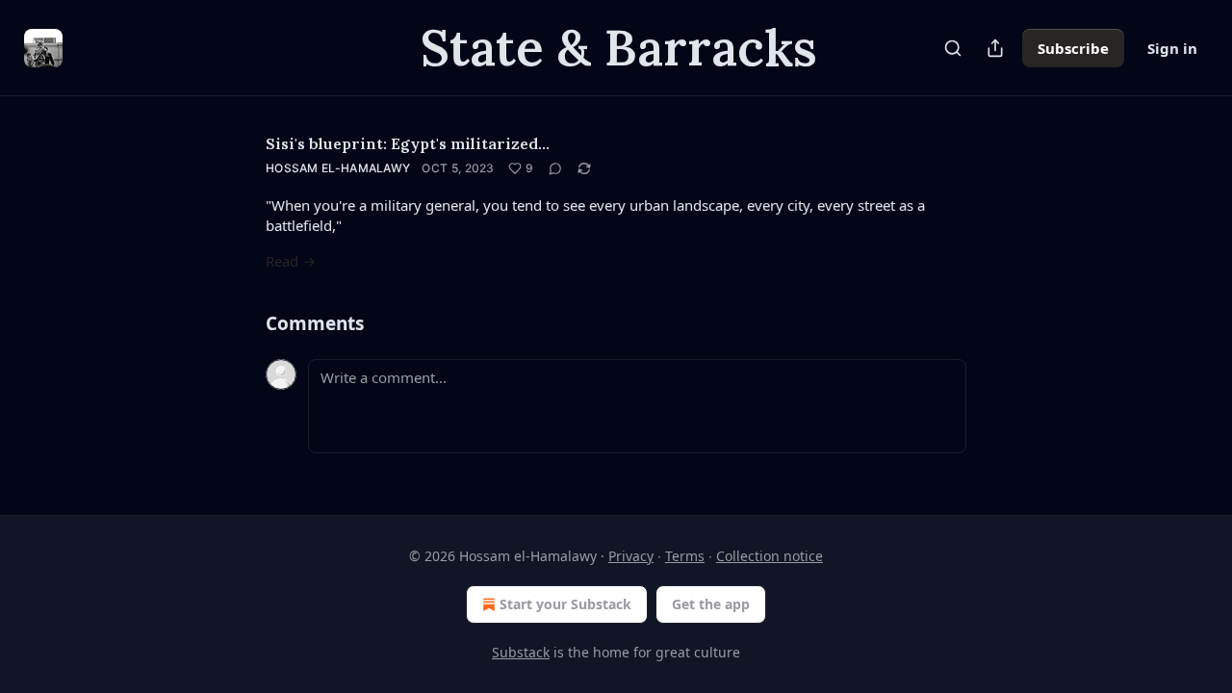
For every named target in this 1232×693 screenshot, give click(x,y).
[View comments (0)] (555, 168)
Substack (521, 652)
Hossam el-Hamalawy (338, 168)
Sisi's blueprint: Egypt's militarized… (408, 143)
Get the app (711, 604)
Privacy (631, 556)
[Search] (953, 48)
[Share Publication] (995, 48)
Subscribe (1073, 48)
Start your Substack (565, 604)
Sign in (1172, 48)
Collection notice (769, 556)
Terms (685, 556)
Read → (291, 260)
